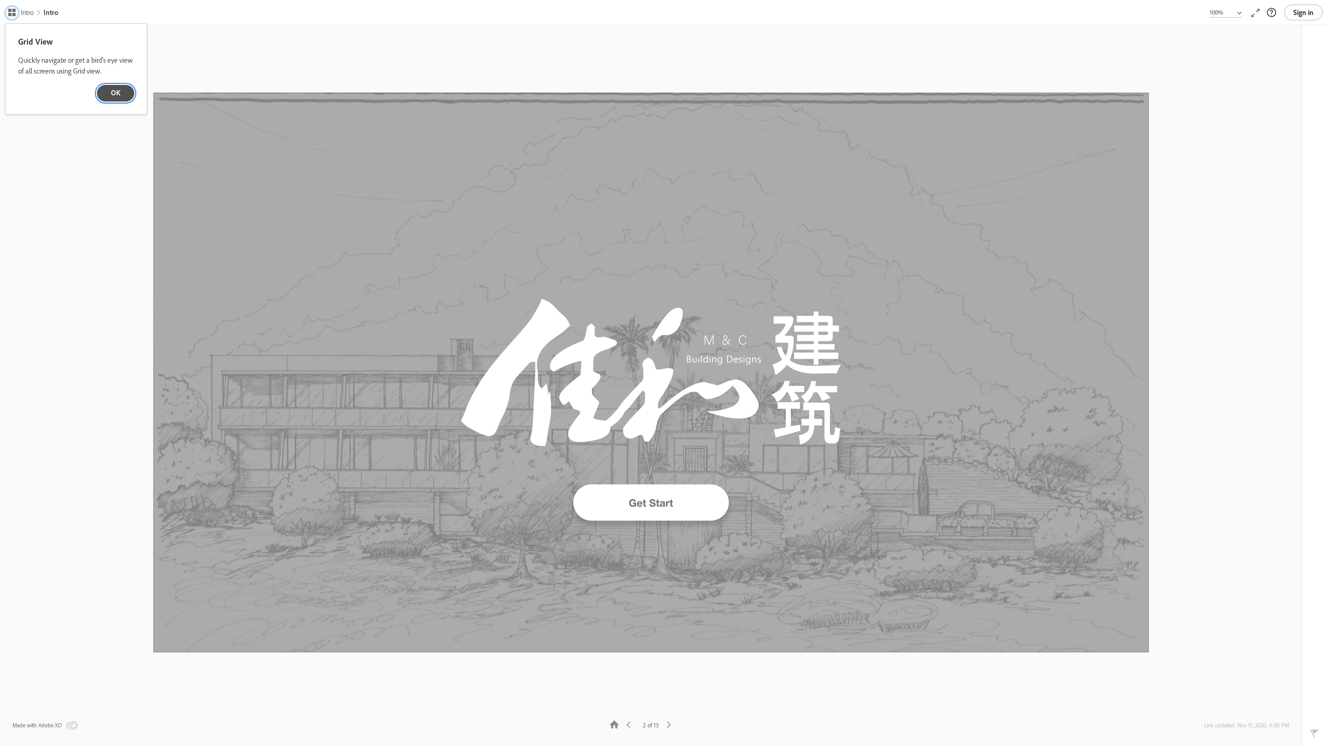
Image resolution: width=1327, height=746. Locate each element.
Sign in (1303, 12)
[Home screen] (615, 724)
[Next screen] (668, 724)
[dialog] (76, 69)
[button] (20, 13)
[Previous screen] (629, 724)
